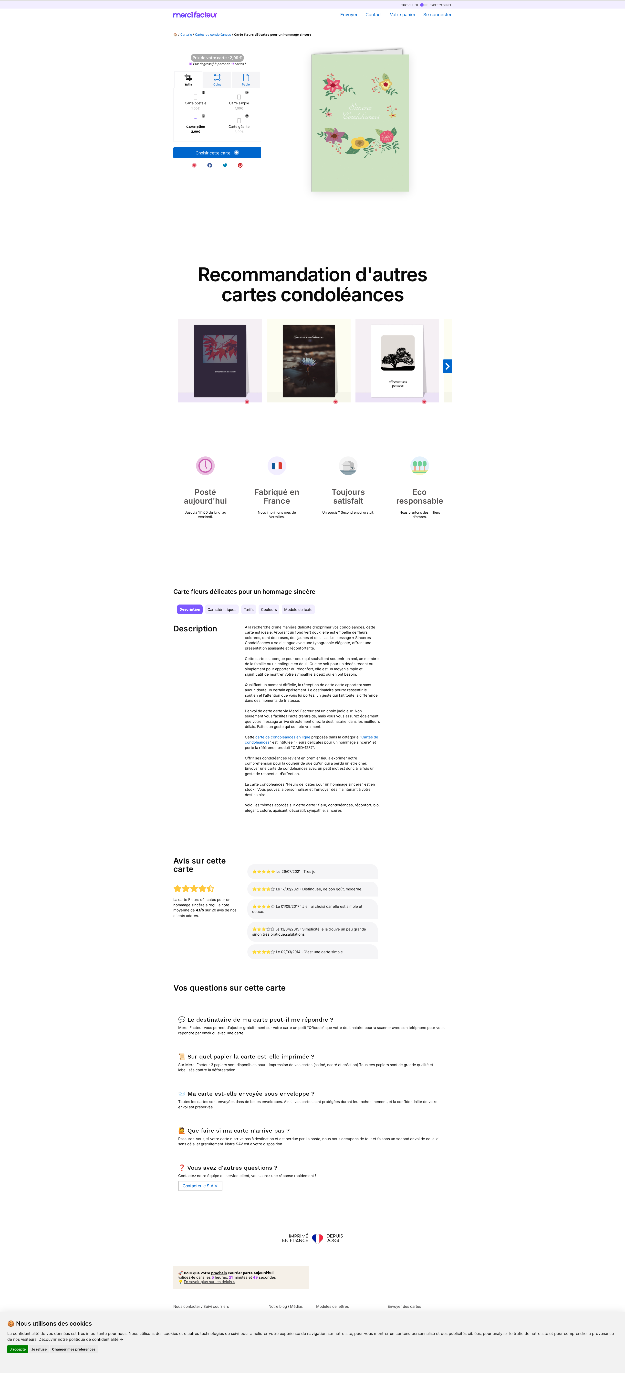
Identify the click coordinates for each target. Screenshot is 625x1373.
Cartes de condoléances (213, 34)
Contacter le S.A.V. (200, 1185)
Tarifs (249, 609)
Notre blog (278, 1306)
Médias (296, 1306)
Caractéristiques (222, 609)
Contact (373, 14)
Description (189, 609)
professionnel (440, 4)
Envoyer (348, 14)
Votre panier (402, 14)
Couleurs (269, 609)
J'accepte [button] (18, 1349)
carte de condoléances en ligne (282, 737)
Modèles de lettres (332, 1306)
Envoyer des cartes (404, 1306)
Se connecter (437, 14)
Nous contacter (186, 1306)
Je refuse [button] (39, 1349)
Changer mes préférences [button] (73, 1349)
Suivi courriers (216, 1306)
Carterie (186, 34)
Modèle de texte (298, 609)
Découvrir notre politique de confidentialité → (81, 1339)
